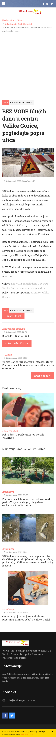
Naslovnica (8, 20)
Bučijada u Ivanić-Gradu (16, 335)
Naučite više (27, 734)
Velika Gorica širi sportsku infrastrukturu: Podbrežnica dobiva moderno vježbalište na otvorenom (28, 365)
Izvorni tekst (13, 315)
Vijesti (20, 20)
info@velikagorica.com (21, 700)
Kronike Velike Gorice (21, 102)
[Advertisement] (28, 64)
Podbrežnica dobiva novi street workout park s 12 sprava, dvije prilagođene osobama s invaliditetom (26, 502)
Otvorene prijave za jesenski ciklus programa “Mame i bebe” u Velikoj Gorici (26, 618)
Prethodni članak (17, 343)
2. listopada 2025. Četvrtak (19, 24)
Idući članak (41, 375)
